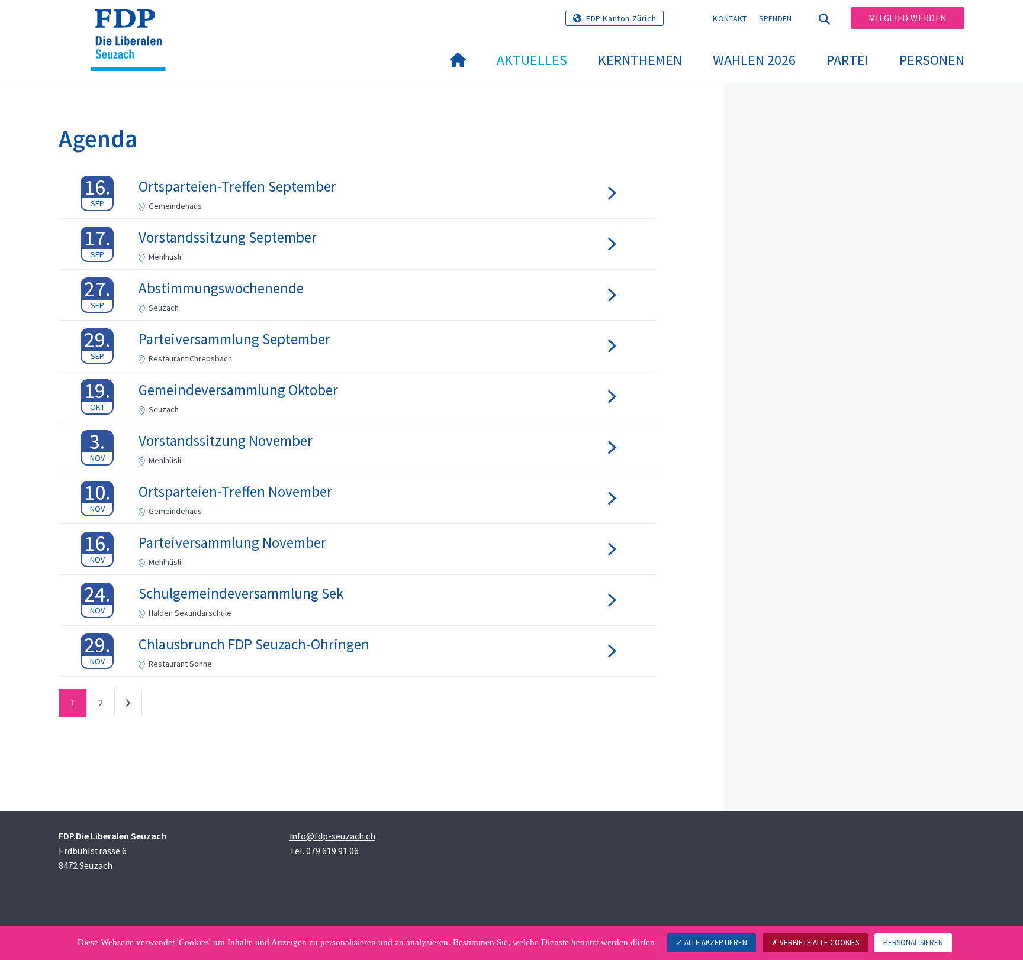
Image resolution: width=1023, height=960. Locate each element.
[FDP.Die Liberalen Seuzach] (133, 24)
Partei (847, 60)
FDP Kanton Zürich (621, 18)
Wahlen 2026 (754, 60)
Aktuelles (532, 60)
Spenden (775, 18)
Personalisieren (913, 943)
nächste (128, 705)
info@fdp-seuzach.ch (332, 836)
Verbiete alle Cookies (818, 943)
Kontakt (730, 18)
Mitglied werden (907, 18)
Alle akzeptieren (715, 943)
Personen (931, 60)
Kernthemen (640, 60)
